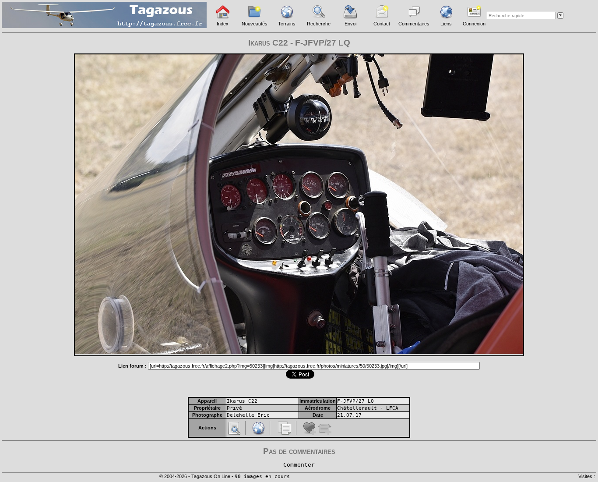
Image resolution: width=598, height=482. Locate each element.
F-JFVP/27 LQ (355, 401)
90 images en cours (262, 476)
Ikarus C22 (242, 401)
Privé (234, 408)
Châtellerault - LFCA (367, 408)
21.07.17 (349, 415)
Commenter (299, 464)
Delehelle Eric (248, 415)
